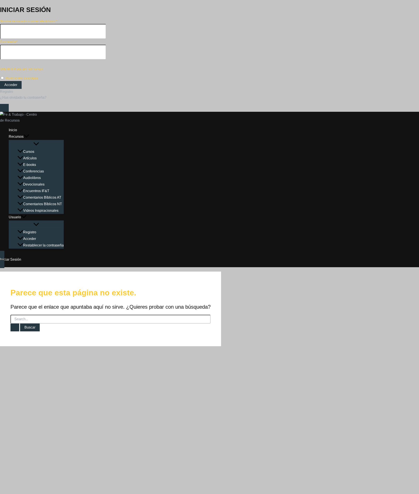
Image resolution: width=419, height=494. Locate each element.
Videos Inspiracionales (40, 210)
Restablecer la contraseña (43, 245)
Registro (6, 91)
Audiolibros (32, 178)
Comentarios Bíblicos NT (42, 204)
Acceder (29, 239)
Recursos (16, 136)
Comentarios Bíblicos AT (42, 197)
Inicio (13, 130)
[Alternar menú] (36, 144)
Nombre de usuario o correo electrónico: (28, 21)
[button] (26, 136)
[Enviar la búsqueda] (14, 327)
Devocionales (34, 184)
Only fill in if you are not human (21, 69)
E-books (29, 165)
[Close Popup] (4, 108)
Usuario (15, 217)
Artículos (30, 158)
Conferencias (33, 171)
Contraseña (8, 41)
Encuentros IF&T (36, 191)
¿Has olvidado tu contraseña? (23, 97)
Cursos (28, 151)
